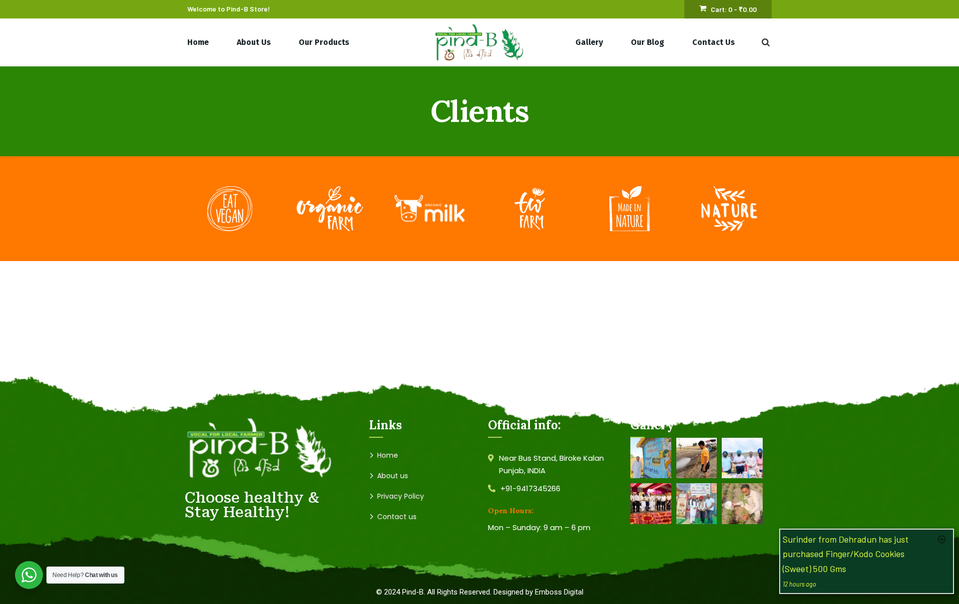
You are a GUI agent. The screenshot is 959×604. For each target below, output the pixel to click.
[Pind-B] (479, 42)
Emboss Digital (559, 592)
